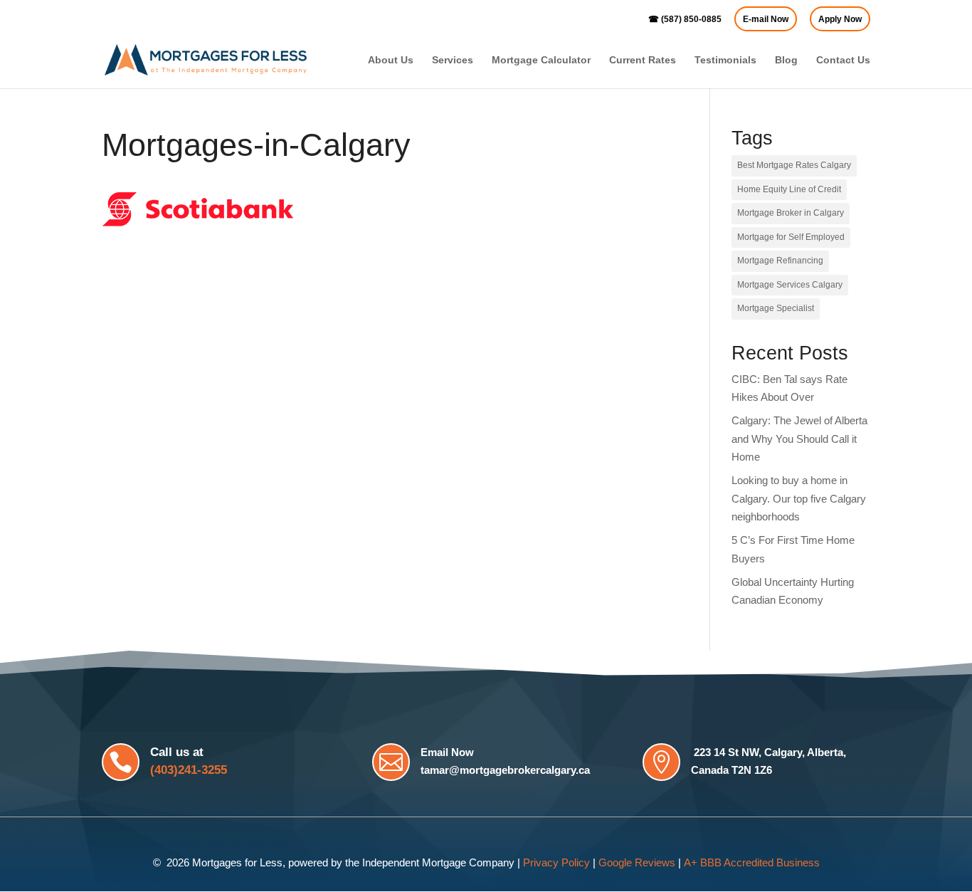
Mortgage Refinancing (780, 261)
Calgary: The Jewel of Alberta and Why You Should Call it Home (799, 438)
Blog (786, 60)
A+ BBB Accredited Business (752, 862)
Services (452, 60)
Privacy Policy (556, 862)
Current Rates (642, 60)
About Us (390, 60)
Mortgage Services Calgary (789, 285)
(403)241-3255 (188, 770)
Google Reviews (636, 862)
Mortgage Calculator (541, 60)
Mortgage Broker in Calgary (790, 213)
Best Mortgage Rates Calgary (794, 165)
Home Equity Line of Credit (789, 189)
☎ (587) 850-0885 (685, 19)
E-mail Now (765, 19)
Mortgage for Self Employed (791, 237)
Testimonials (725, 60)
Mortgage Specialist (775, 308)
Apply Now (840, 19)
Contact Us (843, 60)
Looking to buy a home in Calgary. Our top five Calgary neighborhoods (798, 498)
